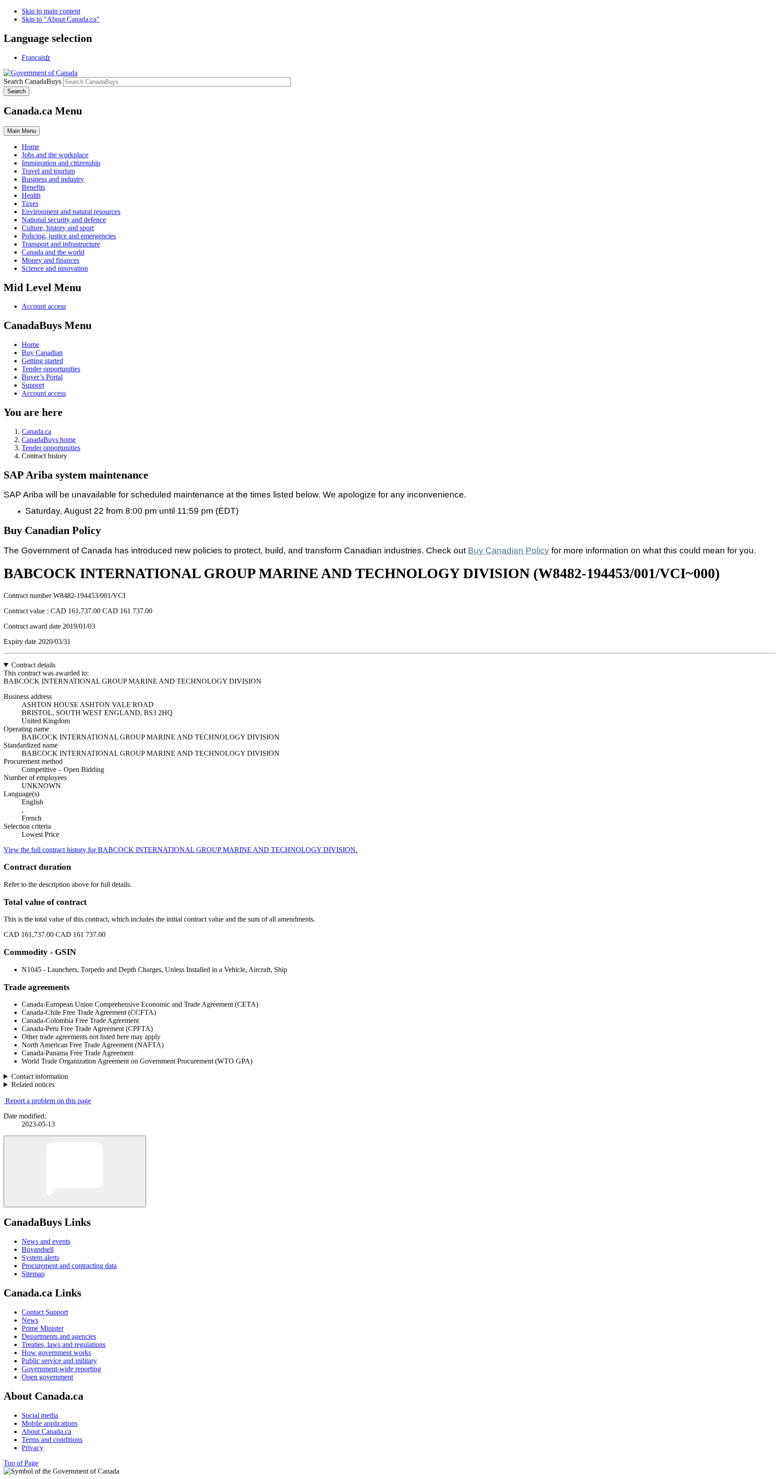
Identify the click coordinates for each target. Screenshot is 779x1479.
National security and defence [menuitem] (64, 220)
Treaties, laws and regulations (63, 1344)
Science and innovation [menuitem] (55, 268)
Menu (21, 131)
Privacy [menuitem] (32, 1448)
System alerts (40, 1257)
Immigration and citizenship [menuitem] (61, 163)
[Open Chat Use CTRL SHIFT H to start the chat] (75, 1171)
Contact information (39, 1076)
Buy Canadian (42, 352)
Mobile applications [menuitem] (50, 1423)
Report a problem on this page (48, 1101)
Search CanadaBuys (32, 81)
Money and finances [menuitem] (50, 260)
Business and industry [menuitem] (53, 179)
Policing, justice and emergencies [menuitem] (69, 236)
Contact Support (45, 1312)
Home (30, 344)
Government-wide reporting (61, 1369)
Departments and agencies (59, 1336)
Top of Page (21, 1463)
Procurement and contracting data (69, 1265)
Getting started (42, 361)
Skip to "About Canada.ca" (61, 19)
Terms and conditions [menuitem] (52, 1439)
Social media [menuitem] (40, 1415)
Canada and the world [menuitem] (53, 252)
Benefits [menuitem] (33, 187)
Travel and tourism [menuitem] (48, 171)
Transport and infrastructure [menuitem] (61, 244)
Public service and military (59, 1361)
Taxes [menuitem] (30, 203)
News (30, 1320)
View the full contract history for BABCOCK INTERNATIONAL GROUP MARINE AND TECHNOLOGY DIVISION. (180, 850)
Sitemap (33, 1274)
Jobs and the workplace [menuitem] (55, 155)
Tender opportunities (51, 369)
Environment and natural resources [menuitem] (71, 211)
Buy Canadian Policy (508, 550)
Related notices (33, 1084)
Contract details (33, 665)
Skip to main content (51, 11)
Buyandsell (38, 1249)
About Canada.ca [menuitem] (46, 1431)
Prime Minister (43, 1328)
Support (33, 385)
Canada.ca (36, 431)
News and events (46, 1241)
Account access (44, 306)
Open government (47, 1377)
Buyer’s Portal (42, 377)
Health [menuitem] (31, 195)
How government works (56, 1352)
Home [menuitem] (30, 147)
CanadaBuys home (49, 439)
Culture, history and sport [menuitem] (58, 228)
